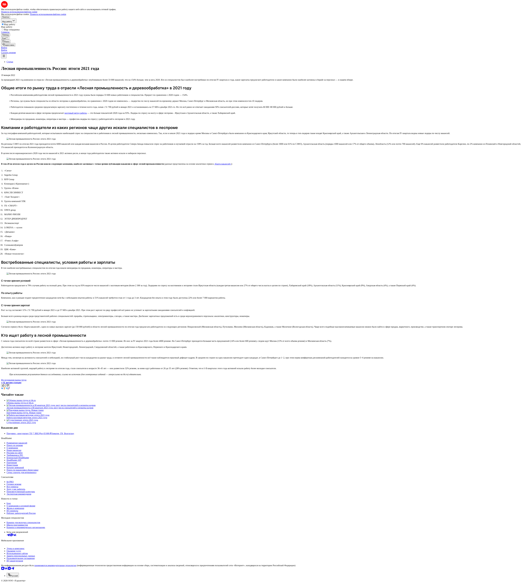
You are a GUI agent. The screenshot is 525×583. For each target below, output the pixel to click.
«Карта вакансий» (222, 164)
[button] (4, 47)
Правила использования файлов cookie (48, 14)
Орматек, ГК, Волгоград (62, 433)
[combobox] (13, 575)
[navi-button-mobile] (4, 56)
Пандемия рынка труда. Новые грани (24, 413)
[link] (5, 41)
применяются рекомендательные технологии (55, 565)
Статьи (10, 62)
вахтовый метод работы (76, 113)
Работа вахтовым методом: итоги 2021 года (27, 417)
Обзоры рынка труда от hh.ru (20, 403)
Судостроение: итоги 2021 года (21, 422)
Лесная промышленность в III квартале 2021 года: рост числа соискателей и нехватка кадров (50, 408)
